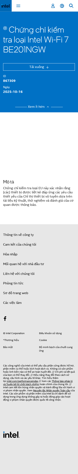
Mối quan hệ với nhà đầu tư (23, 264)
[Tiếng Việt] (62, 6)
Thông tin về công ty (18, 235)
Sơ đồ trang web (15, 293)
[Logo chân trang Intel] (11, 434)
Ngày (6, 87)
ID (4, 76)
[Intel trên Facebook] (5, 319)
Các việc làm (12, 303)
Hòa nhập (10, 254)
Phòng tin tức (13, 283)
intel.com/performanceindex (22, 381)
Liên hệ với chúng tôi (19, 274)
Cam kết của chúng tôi (19, 244)
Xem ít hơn (36, 107)
